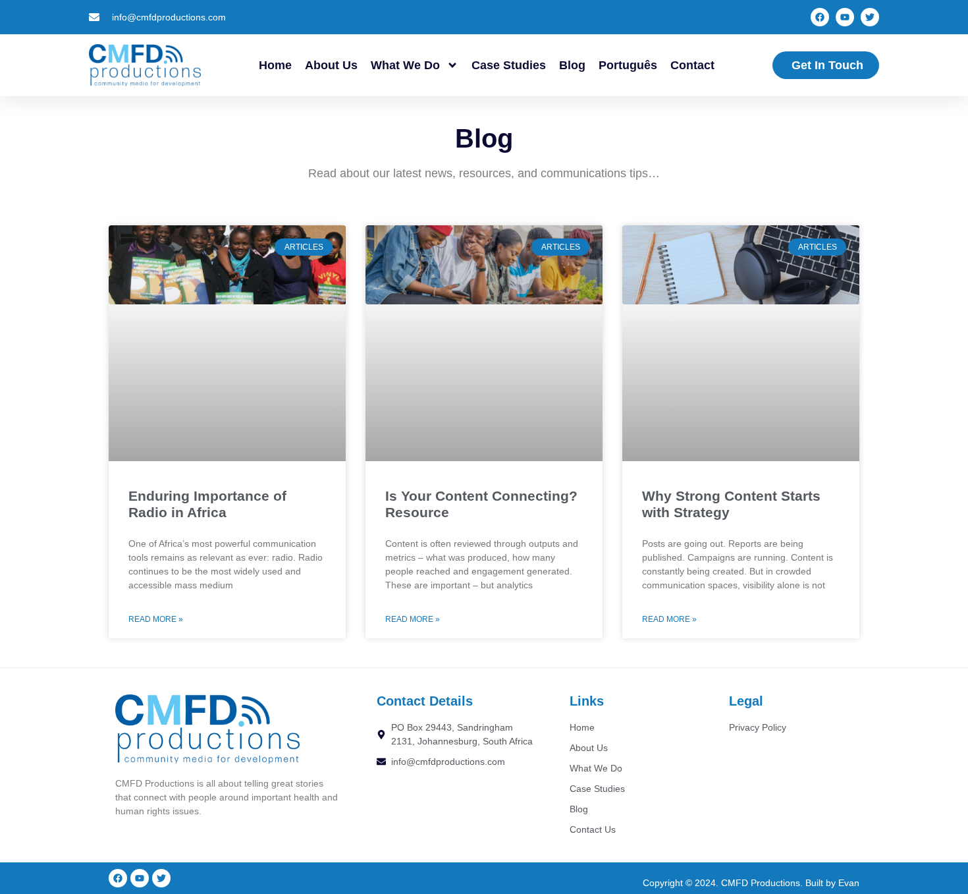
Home (275, 65)
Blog (572, 65)
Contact (692, 65)
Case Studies (508, 65)
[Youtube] (845, 17)
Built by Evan (832, 883)
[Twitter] (870, 17)
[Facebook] (820, 17)
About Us (331, 65)
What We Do (405, 65)
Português (628, 65)
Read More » (155, 619)
